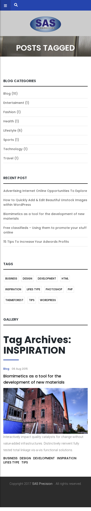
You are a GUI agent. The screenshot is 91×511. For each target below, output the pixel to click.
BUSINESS (11, 278)
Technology (13, 149)
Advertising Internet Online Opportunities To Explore (45, 191)
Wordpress (48, 300)
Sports (8, 140)
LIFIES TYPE (33, 289)
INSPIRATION (13, 289)
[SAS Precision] (45, 23)
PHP (70, 289)
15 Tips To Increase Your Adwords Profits (36, 241)
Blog (7, 93)
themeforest (14, 300)
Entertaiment (13, 103)
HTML (65, 278)
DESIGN (27, 278)
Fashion (9, 112)
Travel (8, 158)
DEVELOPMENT (47, 278)
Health (8, 121)
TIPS (31, 300)
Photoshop (54, 289)
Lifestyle (9, 130)
